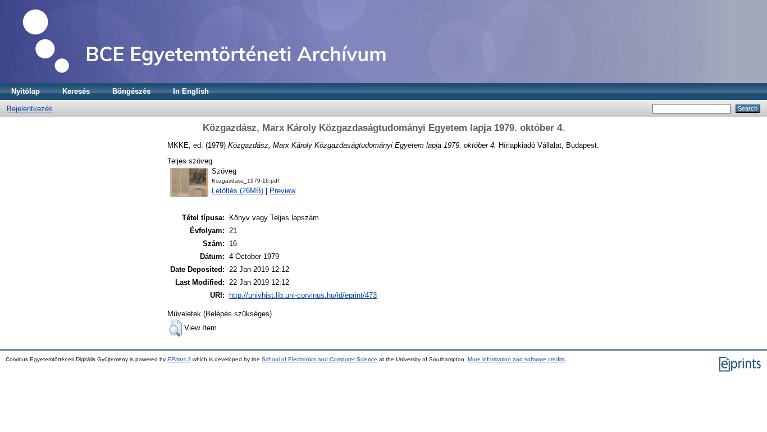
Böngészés (131, 91)
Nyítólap (25, 91)
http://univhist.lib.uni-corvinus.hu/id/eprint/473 (303, 295)
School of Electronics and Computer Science (319, 359)
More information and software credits (516, 359)
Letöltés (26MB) (237, 191)
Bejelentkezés (30, 108)
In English (191, 91)
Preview (282, 191)
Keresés (76, 91)
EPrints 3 (179, 359)
